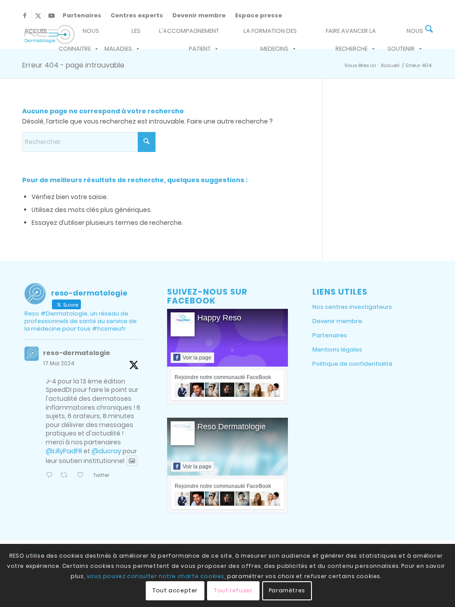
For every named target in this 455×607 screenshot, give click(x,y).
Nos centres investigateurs (352, 307)
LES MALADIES (122, 33)
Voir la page (197, 358)
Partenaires (82, 15)
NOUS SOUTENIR (405, 33)
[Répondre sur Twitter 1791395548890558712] (51, 476)
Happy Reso (219, 317)
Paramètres (287, 590)
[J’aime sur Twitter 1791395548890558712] (83, 476)
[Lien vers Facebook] (24, 15)
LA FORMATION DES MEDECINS (270, 33)
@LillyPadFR (64, 451)
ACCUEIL (36, 31)
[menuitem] (82, 15)
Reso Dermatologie (231, 426)
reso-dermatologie (76, 352)
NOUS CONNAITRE (79, 33)
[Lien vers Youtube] (51, 15)
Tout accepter (175, 590)
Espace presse (258, 15)
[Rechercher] (429, 30)
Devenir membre (199, 15)
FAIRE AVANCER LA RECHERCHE (351, 33)
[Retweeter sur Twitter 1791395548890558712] (66, 476)
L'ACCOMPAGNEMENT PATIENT (189, 33)
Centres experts (137, 15)
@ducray (106, 451)
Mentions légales (337, 349)
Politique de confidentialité (352, 363)
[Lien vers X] (38, 15)
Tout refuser (233, 590)
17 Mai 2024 (59, 363)
